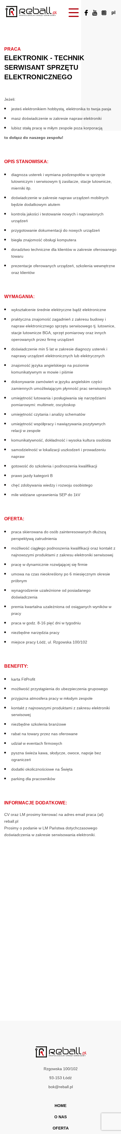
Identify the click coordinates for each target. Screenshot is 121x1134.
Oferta (61, 1128)
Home (60, 1105)
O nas (60, 1117)
